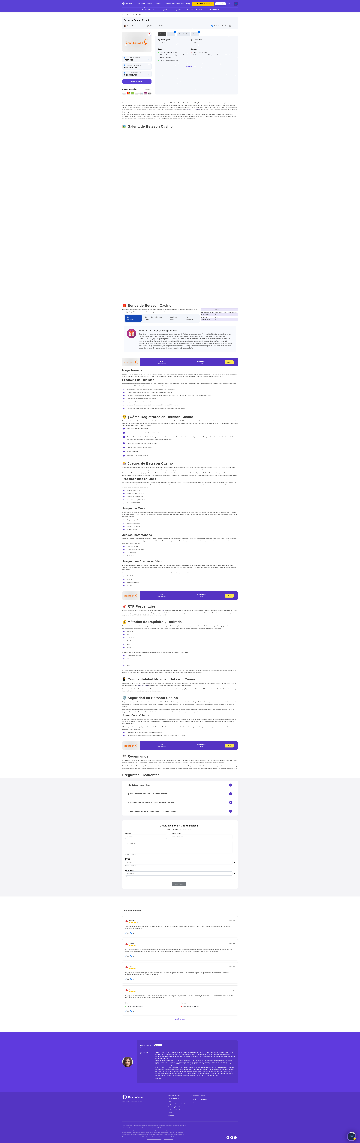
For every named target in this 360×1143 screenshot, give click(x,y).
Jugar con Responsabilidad (174, 4)
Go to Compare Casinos (203, 3)
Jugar (229, 362)
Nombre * (128, 833)
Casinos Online (146, 10)
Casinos (131, 14)
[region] (180, 215)
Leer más (158, 1078)
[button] (180, 294)
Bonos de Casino (193, 10)
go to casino (136, 81)
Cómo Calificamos (173, 1098)
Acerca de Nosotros (145, 4)
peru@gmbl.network (199, 1099)
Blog (188, 4)
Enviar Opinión (178, 884)
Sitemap (170, 1112)
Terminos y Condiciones (175, 1107)
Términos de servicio (168, 1139)
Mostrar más (180, 1019)
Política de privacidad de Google (154, 1139)
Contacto (158, 4)
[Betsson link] (137, 42)
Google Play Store (142, 685)
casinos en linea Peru (193, 109)
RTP (163, 610)
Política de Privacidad (174, 1110)
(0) (128, 933)
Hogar (124, 14)
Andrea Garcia (138, 26)
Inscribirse (221, 4)
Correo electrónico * (175, 833)
